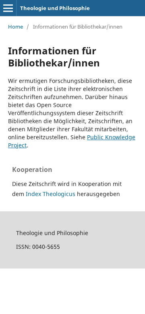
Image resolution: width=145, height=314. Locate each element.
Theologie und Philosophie (55, 8)
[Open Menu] (8, 8)
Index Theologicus (51, 194)
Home (15, 26)
